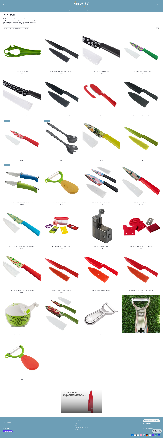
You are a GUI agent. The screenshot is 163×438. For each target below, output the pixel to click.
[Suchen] (3, 4)
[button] (156, 28)
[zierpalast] (81, 4)
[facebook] (3, 428)
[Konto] (157, 4)
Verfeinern (26, 28)
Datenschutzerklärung (81, 420)
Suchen (145, 426)
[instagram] (5, 428)
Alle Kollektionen (148, 428)
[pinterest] (7, 428)
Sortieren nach (17, 28)
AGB (76, 423)
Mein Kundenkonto (148, 423)
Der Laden (145, 425)
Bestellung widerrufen (151, 420)
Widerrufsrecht (79, 422)
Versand (77, 425)
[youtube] (9, 428)
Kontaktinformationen (81, 427)
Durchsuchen (8, 28)
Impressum (78, 429)
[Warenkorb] (159, 4)
